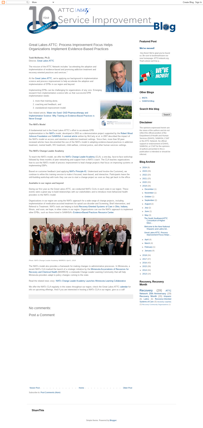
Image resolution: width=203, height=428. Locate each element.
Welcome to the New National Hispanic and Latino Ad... (157, 227)
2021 (144, 178)
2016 (144, 263)
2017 (144, 259)
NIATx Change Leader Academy (80, 157)
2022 (144, 175)
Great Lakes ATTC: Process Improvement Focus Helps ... (157, 234)
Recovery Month (148, 296)
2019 (144, 186)
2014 (144, 270)
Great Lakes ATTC (45, 61)
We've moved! (147, 48)
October (148, 197)
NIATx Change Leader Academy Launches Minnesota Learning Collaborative (91, 281)
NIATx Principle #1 (77, 171)
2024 (144, 167)
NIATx (52, 133)
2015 (144, 266)
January (148, 251)
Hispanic (167, 296)
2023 (144, 171)
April (147, 239)
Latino (146, 299)
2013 (144, 274)
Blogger (113, 420)
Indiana (124, 206)
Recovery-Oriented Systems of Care (95, 206)
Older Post (127, 388)
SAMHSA (56, 136)
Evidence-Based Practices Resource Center (93, 212)
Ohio (117, 206)
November (149, 193)
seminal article (70, 136)
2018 (144, 255)
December (149, 189)
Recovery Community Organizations (155, 304)
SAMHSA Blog (148, 101)
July (147, 208)
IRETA (144, 98)
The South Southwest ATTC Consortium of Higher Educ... (156, 220)
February (149, 247)
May (147, 215)
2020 (144, 182)
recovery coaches (164, 302)
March (148, 243)
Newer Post (35, 388)
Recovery (146, 290)
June (147, 211)
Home (81, 388)
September (150, 200)
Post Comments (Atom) (50, 392)
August (148, 204)
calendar (124, 287)
